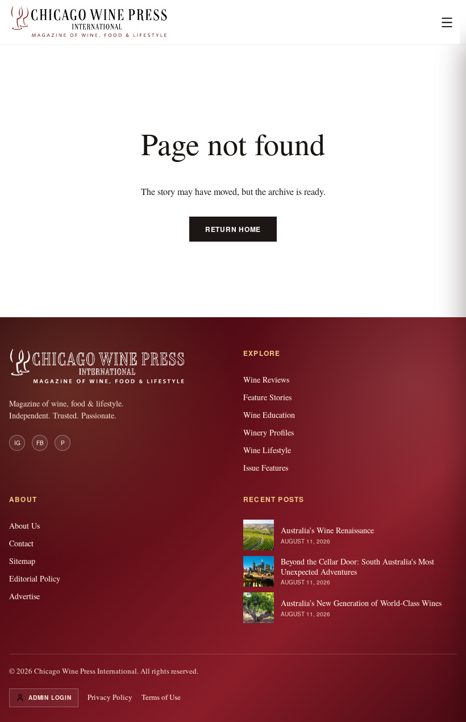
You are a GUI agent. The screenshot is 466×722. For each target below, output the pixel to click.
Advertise (24, 596)
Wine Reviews (266, 379)
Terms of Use (161, 697)
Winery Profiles (268, 432)
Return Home (233, 229)
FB (40, 443)
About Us (24, 525)
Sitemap (22, 560)
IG (17, 443)
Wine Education (269, 414)
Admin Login (50, 698)
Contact (21, 543)
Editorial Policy (34, 578)
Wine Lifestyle (267, 450)
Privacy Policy (110, 697)
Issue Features (265, 467)
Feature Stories (267, 397)
